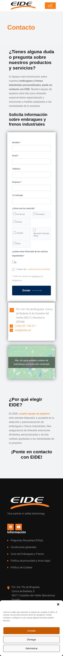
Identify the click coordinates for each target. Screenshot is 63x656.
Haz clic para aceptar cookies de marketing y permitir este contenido (32, 362)
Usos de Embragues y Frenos (27, 553)
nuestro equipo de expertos (34, 413)
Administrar (32, 648)
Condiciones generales (23, 547)
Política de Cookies (21, 567)
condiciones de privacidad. (38, 269)
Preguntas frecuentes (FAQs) (27, 540)
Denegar (31, 639)
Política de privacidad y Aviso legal (30, 560)
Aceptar (31, 630)
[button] (58, 604)
